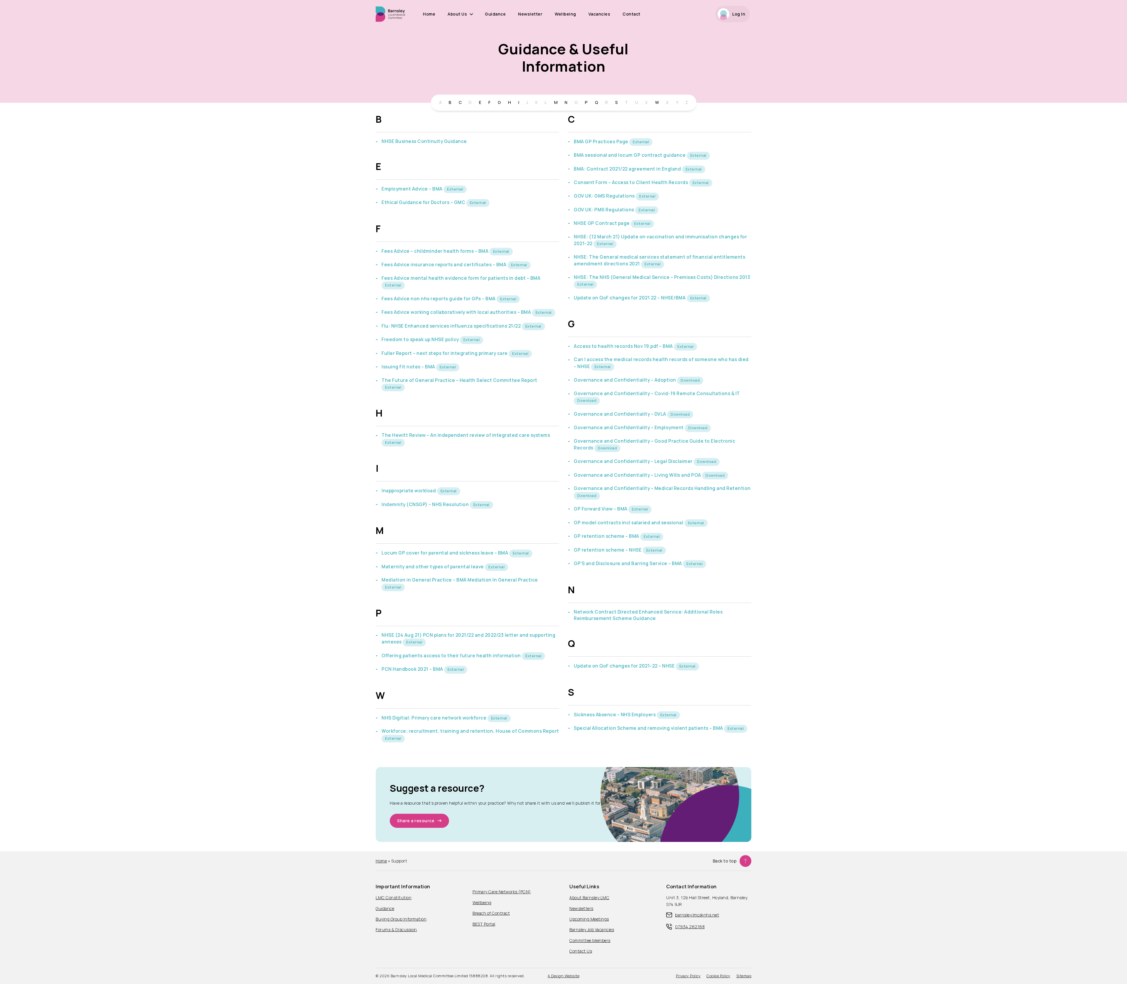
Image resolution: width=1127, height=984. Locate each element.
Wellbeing (565, 14)
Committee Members (589, 940)
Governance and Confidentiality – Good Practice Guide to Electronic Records (654, 444)
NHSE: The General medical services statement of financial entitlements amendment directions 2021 (659, 260)
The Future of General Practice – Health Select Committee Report (459, 380)
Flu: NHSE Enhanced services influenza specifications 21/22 (452, 326)
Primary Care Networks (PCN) (502, 891)
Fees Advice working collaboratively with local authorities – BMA (457, 312)
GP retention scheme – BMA (607, 536)
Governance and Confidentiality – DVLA (620, 414)
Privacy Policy (688, 975)
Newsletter (530, 14)
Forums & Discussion (396, 929)
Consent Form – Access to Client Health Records (631, 182)
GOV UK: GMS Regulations (605, 196)
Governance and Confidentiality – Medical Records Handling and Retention (662, 488)
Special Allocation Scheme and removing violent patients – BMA (649, 728)
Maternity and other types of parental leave (433, 567)
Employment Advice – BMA (412, 189)
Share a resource (415, 820)
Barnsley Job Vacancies (591, 929)
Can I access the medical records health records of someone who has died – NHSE (661, 362)
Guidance (495, 14)
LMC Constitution (393, 897)
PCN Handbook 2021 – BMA (413, 669)
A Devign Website (563, 975)
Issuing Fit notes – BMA (409, 367)
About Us (457, 14)
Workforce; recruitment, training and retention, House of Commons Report (470, 731)
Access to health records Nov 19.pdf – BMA (624, 346)
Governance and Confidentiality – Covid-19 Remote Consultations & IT (657, 393)
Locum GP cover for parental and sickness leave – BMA (445, 553)
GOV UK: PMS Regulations (604, 210)
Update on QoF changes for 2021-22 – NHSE (625, 666)
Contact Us (580, 951)
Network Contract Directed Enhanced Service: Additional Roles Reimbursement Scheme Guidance (648, 615)
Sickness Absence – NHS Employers (615, 715)
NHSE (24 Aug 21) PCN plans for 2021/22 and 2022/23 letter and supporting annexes (468, 638)
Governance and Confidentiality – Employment (629, 427)
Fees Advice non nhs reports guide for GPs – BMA (439, 299)
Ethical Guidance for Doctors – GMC (424, 202)
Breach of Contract (491, 913)
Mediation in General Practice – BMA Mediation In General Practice (460, 580)
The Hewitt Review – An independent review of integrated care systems (466, 435)
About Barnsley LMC (589, 897)
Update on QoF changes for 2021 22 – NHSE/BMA (630, 298)
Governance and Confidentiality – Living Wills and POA (638, 475)
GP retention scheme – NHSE (608, 550)
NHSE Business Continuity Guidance (424, 141)
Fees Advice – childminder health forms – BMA (436, 251)
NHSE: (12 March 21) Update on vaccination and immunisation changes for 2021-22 (660, 240)
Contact (631, 14)
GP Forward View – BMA (601, 509)
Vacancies (599, 14)
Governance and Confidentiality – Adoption (625, 380)
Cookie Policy (718, 975)
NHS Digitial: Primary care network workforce (434, 718)
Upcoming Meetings (589, 919)
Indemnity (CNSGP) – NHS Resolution (426, 504)
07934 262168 (690, 926)
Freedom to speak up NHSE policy (421, 339)
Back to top (725, 861)
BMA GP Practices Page (601, 142)
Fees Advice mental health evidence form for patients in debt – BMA (461, 278)
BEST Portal (484, 924)
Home (429, 14)
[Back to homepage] (390, 13)
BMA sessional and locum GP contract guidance (630, 155)
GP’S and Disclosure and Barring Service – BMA (628, 563)
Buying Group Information (401, 919)
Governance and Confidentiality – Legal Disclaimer (634, 461)
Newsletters (581, 908)
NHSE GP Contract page (602, 223)
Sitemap (744, 975)
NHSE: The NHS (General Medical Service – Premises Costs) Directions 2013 (662, 277)
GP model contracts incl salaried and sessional (629, 523)
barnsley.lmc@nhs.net (697, 915)
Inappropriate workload (409, 491)
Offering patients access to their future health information (452, 656)
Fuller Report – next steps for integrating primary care (445, 353)
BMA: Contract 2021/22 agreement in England (628, 169)
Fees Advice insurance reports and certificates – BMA (444, 265)
